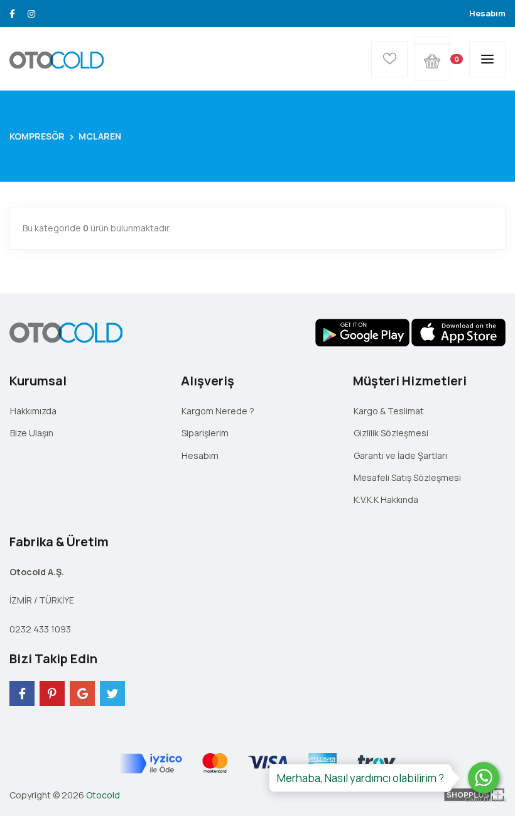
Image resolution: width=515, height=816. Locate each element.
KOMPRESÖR (37, 136)
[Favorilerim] (389, 59)
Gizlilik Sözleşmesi (391, 433)
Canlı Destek (483, 800)
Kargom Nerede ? (218, 411)
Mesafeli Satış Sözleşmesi (407, 477)
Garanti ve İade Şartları (400, 455)
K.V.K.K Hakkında (386, 499)
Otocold (103, 795)
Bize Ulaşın (31, 433)
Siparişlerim (205, 433)
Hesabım (487, 13)
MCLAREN (100, 136)
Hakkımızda (33, 411)
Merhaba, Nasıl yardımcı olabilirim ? (360, 778)
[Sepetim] (432, 40)
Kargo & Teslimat (389, 411)
